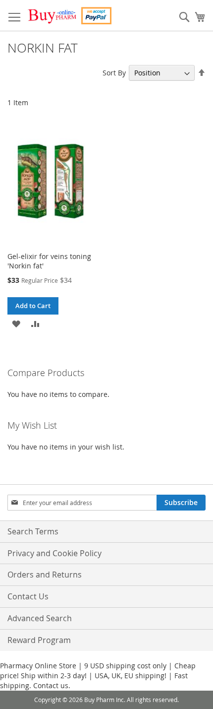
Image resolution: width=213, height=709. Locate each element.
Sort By (114, 72)
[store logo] (69, 15)
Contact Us (28, 596)
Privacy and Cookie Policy (54, 553)
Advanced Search (39, 618)
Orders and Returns (44, 574)
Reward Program (39, 640)
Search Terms (32, 531)
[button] (16, 323)
